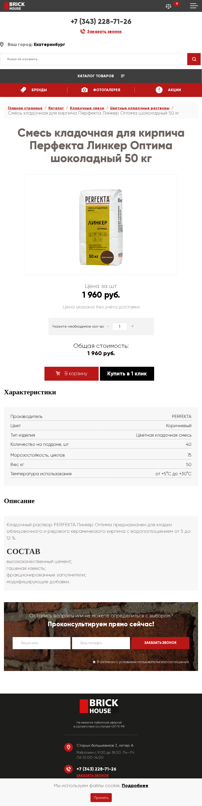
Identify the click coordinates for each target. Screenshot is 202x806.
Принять (101, 797)
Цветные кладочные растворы (139, 108)
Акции (174, 90)
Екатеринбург (49, 44)
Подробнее (135, 785)
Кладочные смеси (87, 108)
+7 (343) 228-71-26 (101, 21)
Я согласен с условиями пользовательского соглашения (143, 662)
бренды (39, 90)
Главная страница (25, 108)
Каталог (56, 108)
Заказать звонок (93, 776)
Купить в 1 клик (127, 373)
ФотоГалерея (106, 90)
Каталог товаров (96, 76)
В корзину (75, 373)
